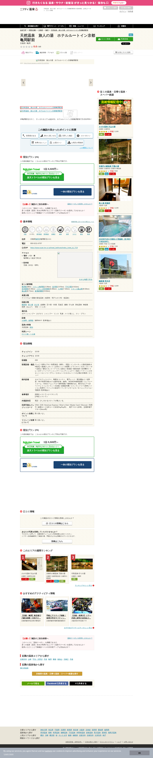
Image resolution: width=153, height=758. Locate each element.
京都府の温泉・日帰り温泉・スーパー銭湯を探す (57, 674)
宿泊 (31, 327)
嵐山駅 (24, 291)
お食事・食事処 (27, 320)
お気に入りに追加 (124, 52)
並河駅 (54, 287)
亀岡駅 (24, 287)
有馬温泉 (56, 732)
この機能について (86, 148)
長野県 (94, 730)
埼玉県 (50, 730)
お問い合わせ (128, 742)
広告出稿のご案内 (91, 742)
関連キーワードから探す (30, 738)
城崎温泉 (64, 732)
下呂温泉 (72, 732)
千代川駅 (68, 287)
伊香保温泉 (80, 732)
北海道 (88, 730)
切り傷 (30, 305)
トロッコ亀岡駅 (38, 287)
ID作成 (130, 11)
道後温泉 (89, 732)
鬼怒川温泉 (112, 732)
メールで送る (33, 683)
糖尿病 (24, 305)
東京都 (75, 730)
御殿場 (75, 735)
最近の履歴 (126, 8)
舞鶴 (54, 659)
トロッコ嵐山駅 (77, 289)
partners (48, 751)
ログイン (123, 11)
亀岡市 (37, 239)
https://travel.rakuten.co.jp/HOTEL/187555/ (36, 63)
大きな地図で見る (85, 279)
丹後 (71, 659)
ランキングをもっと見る (83, 585)
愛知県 (100, 730)
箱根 (50, 732)
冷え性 (36, 305)
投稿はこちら (57, 541)
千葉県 (57, 730)
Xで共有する (81, 683)
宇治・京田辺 (38, 659)
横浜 (42, 735)
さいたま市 (63, 735)
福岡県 (106, 730)
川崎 (46, 735)
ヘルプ (119, 742)
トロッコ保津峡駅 (43, 289)
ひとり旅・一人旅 (28, 334)
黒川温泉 (97, 732)
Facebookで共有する (57, 683)
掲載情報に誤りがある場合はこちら (82, 222)
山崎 (29, 659)
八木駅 (60, 289)
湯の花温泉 (24, 668)
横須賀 (52, 735)
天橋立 (66, 659)
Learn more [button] (9, 754)
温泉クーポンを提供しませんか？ (80, 204)
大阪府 (81, 730)
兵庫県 (63, 730)
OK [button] (139, 753)
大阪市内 (82, 735)
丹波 (45, 659)
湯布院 (104, 732)
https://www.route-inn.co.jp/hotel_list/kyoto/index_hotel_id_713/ (54, 248)
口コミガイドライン (107, 742)
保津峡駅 (25, 289)
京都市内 (23, 659)
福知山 (59, 659)
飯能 (69, 735)
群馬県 (69, 730)
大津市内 (98, 735)
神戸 (104, 735)
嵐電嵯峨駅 (39, 291)
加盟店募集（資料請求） (74, 742)
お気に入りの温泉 (110, 8)
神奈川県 (43, 730)
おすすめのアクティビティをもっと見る (78, 628)
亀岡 (50, 659)
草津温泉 (43, 732)
